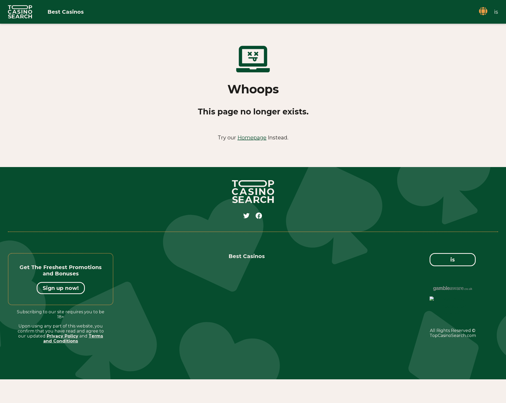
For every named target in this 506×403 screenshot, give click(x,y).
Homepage (251, 137)
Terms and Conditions (73, 339)
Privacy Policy (62, 336)
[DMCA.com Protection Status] (453, 312)
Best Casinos (65, 12)
